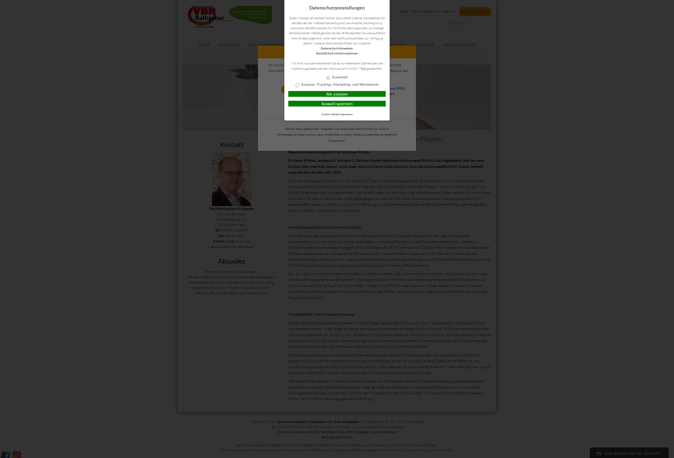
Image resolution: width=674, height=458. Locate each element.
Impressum (346, 114)
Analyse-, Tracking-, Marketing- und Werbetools (339, 84)
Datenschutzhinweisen (337, 48)
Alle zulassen (337, 94)
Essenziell (339, 77)
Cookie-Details (330, 114)
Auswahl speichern (337, 103)
